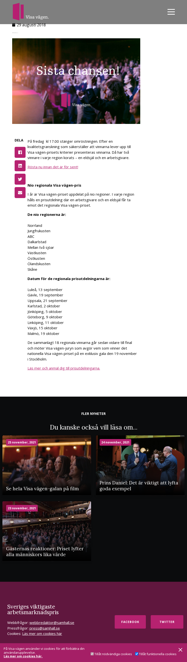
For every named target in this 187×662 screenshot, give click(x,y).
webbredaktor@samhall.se (51, 622)
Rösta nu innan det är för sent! (53, 166)
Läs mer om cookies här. (23, 656)
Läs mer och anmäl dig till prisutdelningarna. (64, 368)
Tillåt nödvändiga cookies (113, 654)
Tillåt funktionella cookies (158, 654)
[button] (20, 152)
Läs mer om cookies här (42, 633)
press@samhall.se (44, 628)
